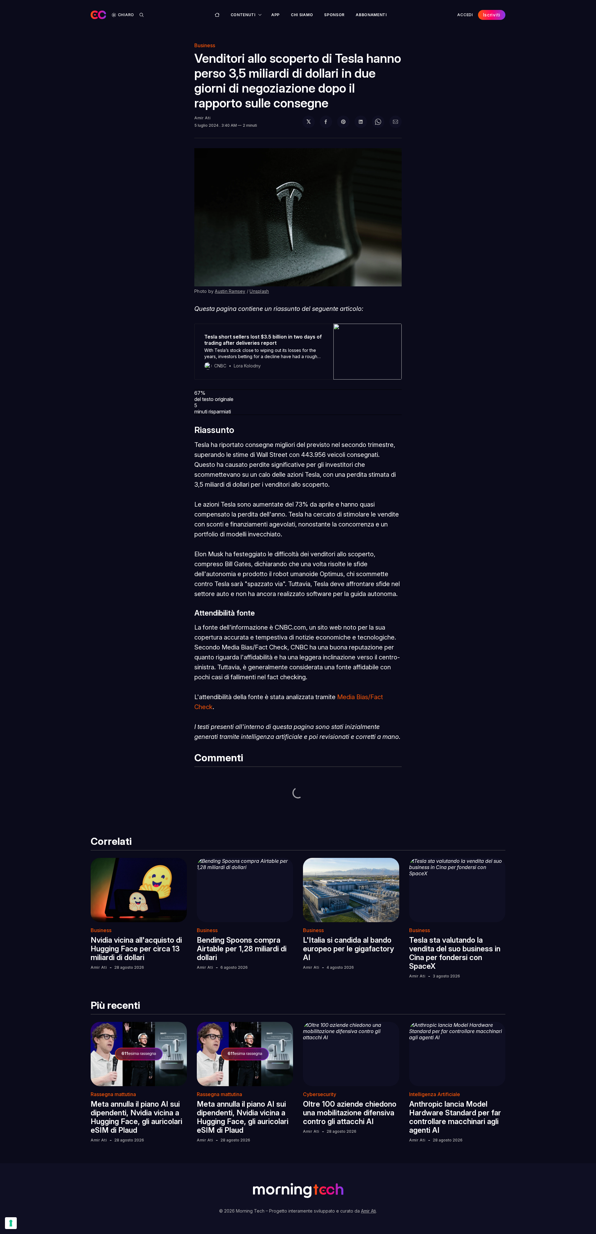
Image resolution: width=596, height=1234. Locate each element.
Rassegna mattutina (113, 1094)
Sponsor (334, 14)
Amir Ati (202, 118)
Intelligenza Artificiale (434, 1094)
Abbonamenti (371, 14)
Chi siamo (302, 14)
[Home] (217, 15)
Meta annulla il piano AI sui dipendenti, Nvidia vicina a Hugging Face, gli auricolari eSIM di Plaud (136, 1117)
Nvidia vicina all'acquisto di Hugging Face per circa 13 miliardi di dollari (136, 949)
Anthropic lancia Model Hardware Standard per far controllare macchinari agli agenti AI (455, 1117)
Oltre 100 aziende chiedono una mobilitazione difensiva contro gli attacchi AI (349, 1113)
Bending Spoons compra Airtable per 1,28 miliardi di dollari (242, 949)
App (275, 14)
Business (204, 45)
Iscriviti (491, 14)
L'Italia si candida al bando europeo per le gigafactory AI (348, 949)
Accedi (465, 14)
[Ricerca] (141, 14)
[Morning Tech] (98, 15)
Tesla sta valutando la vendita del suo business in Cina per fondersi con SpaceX (454, 953)
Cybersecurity (319, 1094)
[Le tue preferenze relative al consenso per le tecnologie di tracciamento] (11, 1223)
